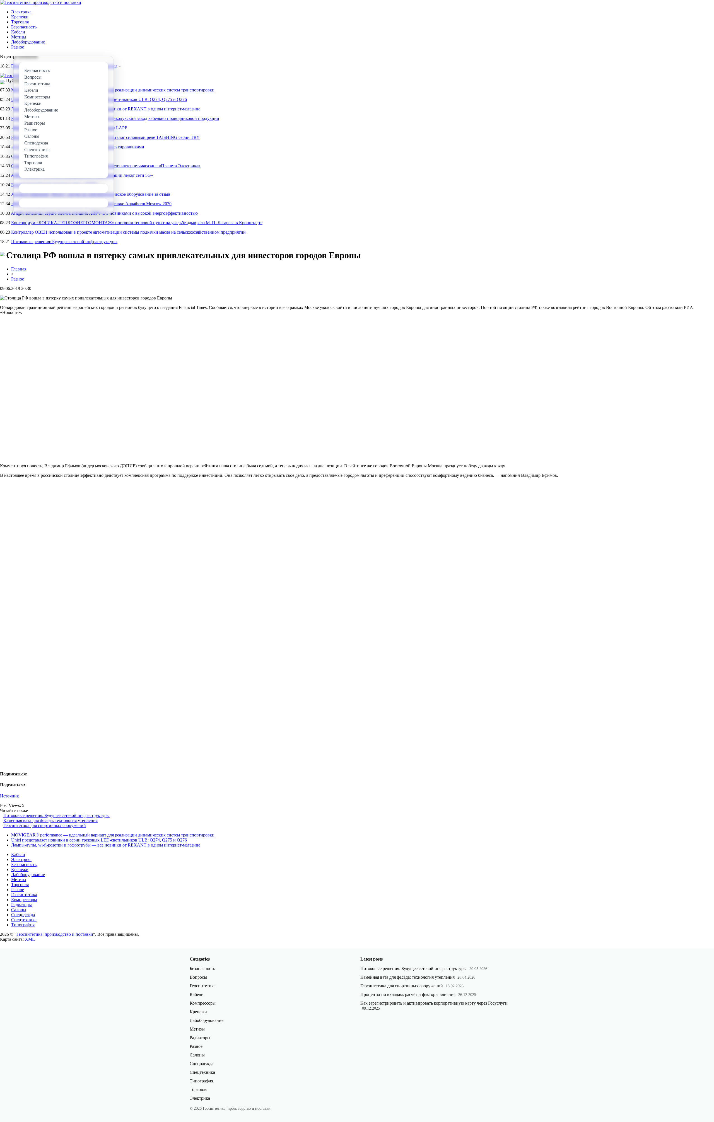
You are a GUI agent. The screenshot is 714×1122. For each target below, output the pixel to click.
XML (30, 939)
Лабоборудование (28, 42)
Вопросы (198, 977)
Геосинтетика (24, 894)
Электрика (21, 11)
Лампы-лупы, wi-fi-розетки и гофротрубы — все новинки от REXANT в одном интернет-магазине (105, 845)
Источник (9, 796)
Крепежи (19, 16)
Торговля (20, 22)
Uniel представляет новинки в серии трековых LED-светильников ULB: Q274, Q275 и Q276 (99, 840)
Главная (18, 269)
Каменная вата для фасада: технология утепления (50, 820)
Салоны (18, 909)
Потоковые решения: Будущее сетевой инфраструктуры (64, 241)
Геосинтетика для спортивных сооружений (44, 825)
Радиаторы (21, 904)
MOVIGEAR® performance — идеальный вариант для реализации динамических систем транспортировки (112, 835)
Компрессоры (24, 899)
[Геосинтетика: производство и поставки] (40, 2)
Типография (23, 924)
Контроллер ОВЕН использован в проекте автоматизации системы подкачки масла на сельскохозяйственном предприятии (128, 232)
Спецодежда (23, 914)
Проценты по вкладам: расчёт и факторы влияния (407, 994)
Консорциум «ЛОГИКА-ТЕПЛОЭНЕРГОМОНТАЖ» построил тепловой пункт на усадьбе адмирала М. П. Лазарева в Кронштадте (136, 222)
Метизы (18, 37)
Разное (17, 47)
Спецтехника (24, 919)
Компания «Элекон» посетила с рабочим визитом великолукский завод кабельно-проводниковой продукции (115, 118)
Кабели (18, 32)
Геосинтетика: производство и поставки (54, 934)
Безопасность (24, 27)
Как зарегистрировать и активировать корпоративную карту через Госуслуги (434, 1003)
